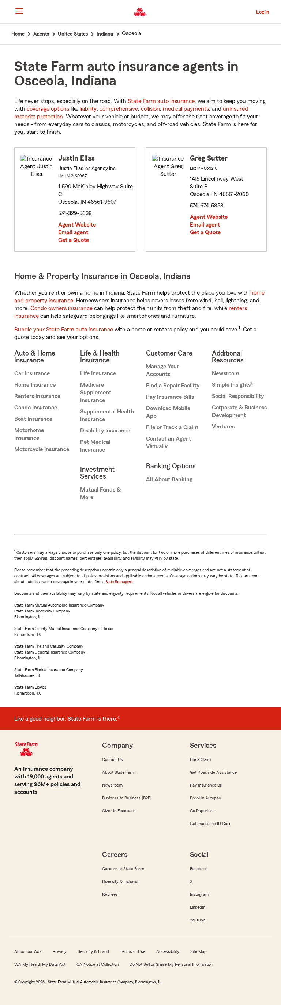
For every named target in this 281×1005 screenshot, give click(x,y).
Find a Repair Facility (172, 386)
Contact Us (112, 759)
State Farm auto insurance (161, 101)
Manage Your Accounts (162, 370)
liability (88, 109)
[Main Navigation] (19, 11)
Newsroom (225, 373)
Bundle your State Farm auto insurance (63, 329)
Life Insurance (98, 373)
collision (150, 109)
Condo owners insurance (61, 308)
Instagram (199, 894)
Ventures (223, 427)
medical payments (186, 109)
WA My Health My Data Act (39, 964)
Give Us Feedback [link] (119, 811)
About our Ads (28, 951)
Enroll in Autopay (205, 798)
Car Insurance (32, 373)
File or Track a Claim (172, 427)
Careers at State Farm (123, 868)
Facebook (199, 868)
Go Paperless (202, 811)
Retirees (110, 894)
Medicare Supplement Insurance (95, 392)
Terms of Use (132, 951)
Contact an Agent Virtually (168, 442)
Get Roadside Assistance (213, 772)
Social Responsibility (238, 396)
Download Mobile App (168, 412)
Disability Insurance (105, 431)
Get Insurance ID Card (211, 823)
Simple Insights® (232, 385)
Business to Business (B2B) (126, 798)
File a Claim (200, 759)
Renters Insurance (37, 396)
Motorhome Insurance (29, 434)
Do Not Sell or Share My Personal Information (171, 964)
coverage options (48, 109)
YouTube (197, 920)
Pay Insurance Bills (170, 397)
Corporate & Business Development (239, 411)
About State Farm (118, 772)
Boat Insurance (33, 419)
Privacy (60, 951)
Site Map (198, 951)
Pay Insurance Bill (206, 785)
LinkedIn (197, 907)
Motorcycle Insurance (41, 449)
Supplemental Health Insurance (107, 415)
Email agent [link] (73, 232)
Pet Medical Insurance (95, 446)
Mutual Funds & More (100, 493)
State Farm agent (119, 582)
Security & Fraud (93, 951)
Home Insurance (35, 385)
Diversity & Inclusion (120, 881)
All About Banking (169, 479)
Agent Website (77, 225)
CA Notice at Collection (97, 964)
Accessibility (167, 951)
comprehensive (119, 109)
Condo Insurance (35, 408)
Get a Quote (73, 240)
